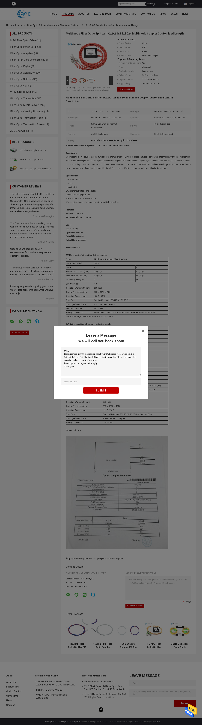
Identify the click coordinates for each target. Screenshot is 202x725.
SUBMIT (101, 390)
